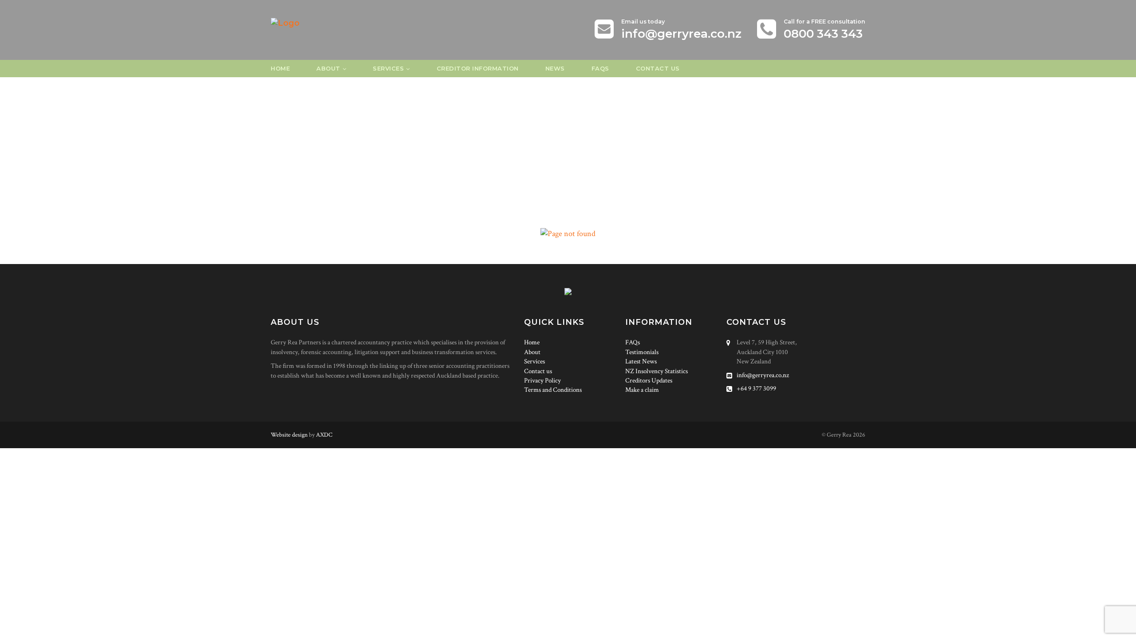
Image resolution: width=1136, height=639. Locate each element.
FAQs (600, 68)
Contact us (658, 68)
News (555, 68)
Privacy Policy (542, 380)
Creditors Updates (648, 380)
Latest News (641, 361)
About (328, 68)
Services (388, 68)
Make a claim (642, 390)
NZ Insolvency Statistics (656, 371)
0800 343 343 (823, 34)
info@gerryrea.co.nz (681, 34)
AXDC (324, 435)
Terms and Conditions (553, 390)
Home (280, 68)
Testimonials (642, 352)
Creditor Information (478, 68)
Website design (289, 435)
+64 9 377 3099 (756, 388)
